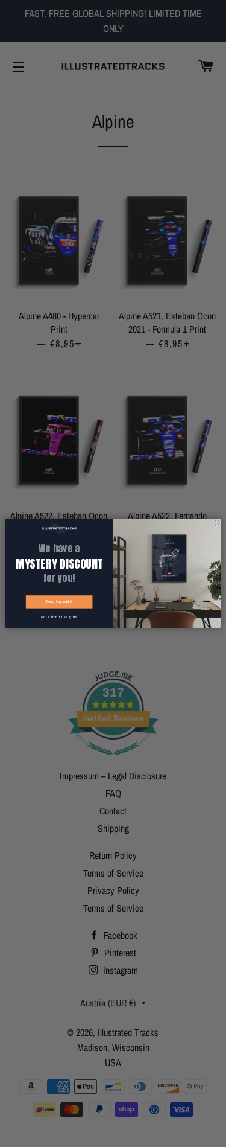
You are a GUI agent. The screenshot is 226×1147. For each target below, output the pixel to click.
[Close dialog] (217, 522)
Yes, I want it (59, 602)
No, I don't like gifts (59, 617)
